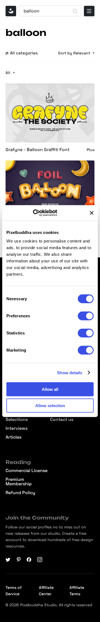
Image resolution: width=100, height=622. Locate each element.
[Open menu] (89, 11)
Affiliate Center (46, 590)
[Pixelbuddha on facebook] (29, 559)
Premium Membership (19, 481)
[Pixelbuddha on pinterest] (18, 559)
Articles (13, 437)
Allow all (50, 389)
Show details (69, 372)
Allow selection (50, 405)
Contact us (61, 419)
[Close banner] (92, 213)
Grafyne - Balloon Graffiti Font (37, 149)
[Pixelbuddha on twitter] (8, 559)
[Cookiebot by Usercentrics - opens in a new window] (40, 213)
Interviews (17, 428)
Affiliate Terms (76, 590)
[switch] (86, 316)
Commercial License (27, 470)
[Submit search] (75, 11)
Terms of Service (14, 590)
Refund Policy (20, 493)
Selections (17, 419)
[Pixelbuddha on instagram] (39, 559)
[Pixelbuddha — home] (11, 11)
